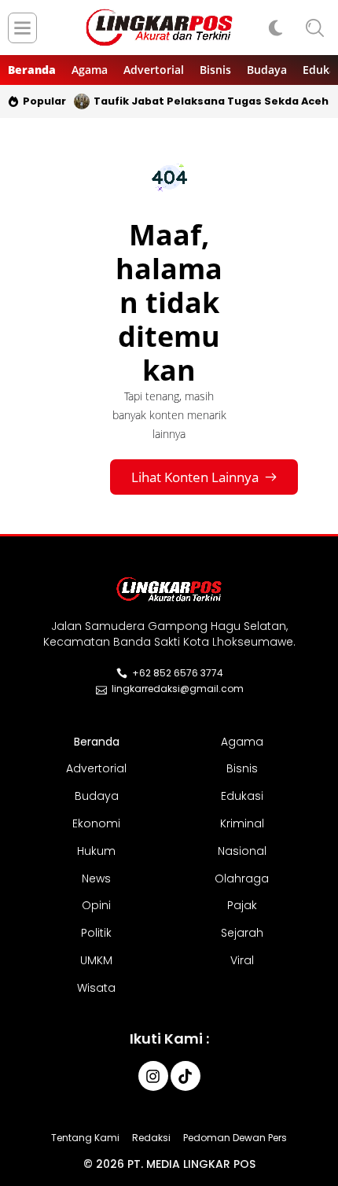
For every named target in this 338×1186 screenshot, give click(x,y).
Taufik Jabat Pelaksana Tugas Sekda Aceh (211, 101)
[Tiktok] (185, 1076)
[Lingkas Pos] (159, 27)
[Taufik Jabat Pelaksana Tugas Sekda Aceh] (82, 101)
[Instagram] (153, 1076)
